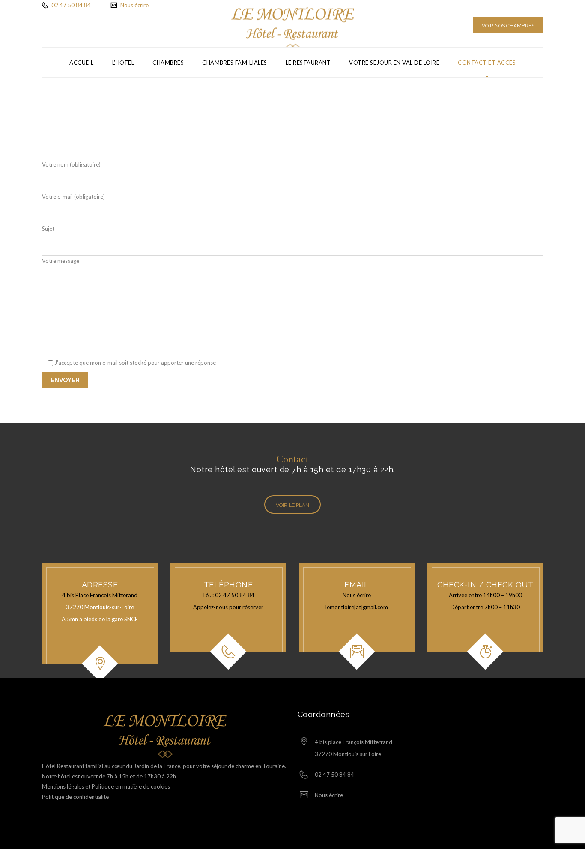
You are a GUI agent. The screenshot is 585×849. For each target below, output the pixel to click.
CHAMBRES (168, 62)
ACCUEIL (81, 62)
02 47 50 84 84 (70, 5)
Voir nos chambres (508, 26)
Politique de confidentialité (75, 796)
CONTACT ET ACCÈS (487, 62)
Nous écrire (134, 5)
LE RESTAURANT (308, 62)
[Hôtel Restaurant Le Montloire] (293, 23)
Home (487, 105)
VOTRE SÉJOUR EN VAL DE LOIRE (394, 62)
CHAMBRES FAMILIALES (234, 62)
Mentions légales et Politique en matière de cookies (106, 786)
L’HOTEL (123, 62)
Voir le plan (292, 505)
